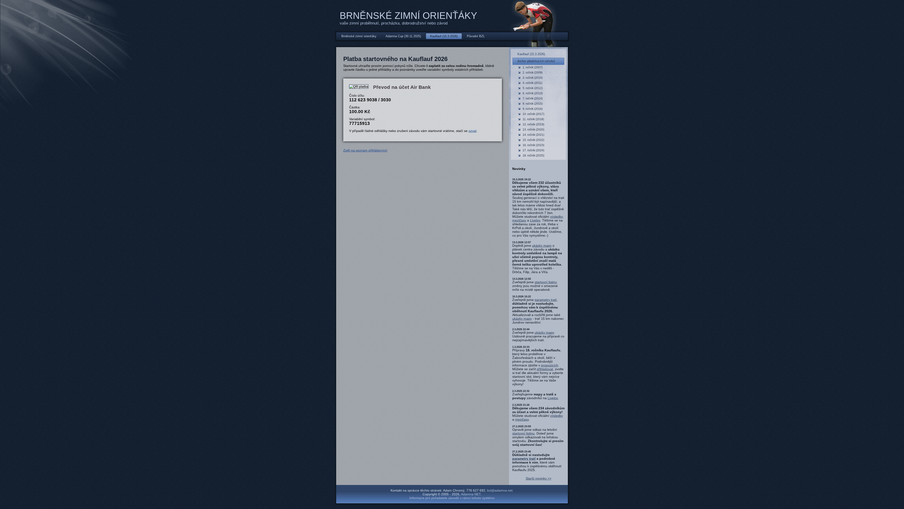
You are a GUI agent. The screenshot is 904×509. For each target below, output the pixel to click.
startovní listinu (523, 433)
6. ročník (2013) (533, 93)
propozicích (549, 365)
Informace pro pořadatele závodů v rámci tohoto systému (452, 498)
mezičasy (519, 220)
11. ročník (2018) (533, 119)
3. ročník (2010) (533, 77)
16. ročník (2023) (533, 145)
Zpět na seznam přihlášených (365, 150)
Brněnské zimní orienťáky (408, 15)
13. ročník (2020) (533, 129)
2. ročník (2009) (533, 72)
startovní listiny (546, 282)
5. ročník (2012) (533, 88)
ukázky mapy (542, 245)
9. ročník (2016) (533, 109)
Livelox (535, 220)
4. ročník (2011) (532, 83)
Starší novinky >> (538, 478)
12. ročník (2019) (533, 124)
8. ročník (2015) (533, 103)
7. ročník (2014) (533, 98)
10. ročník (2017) (533, 114)
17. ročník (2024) (533, 150)
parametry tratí (546, 300)
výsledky (556, 216)
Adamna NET (470, 494)
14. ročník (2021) (533, 134)
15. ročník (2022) (533, 140)
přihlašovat (545, 369)
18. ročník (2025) (533, 155)
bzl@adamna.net (500, 490)
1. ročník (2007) (533, 67)
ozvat (472, 131)
